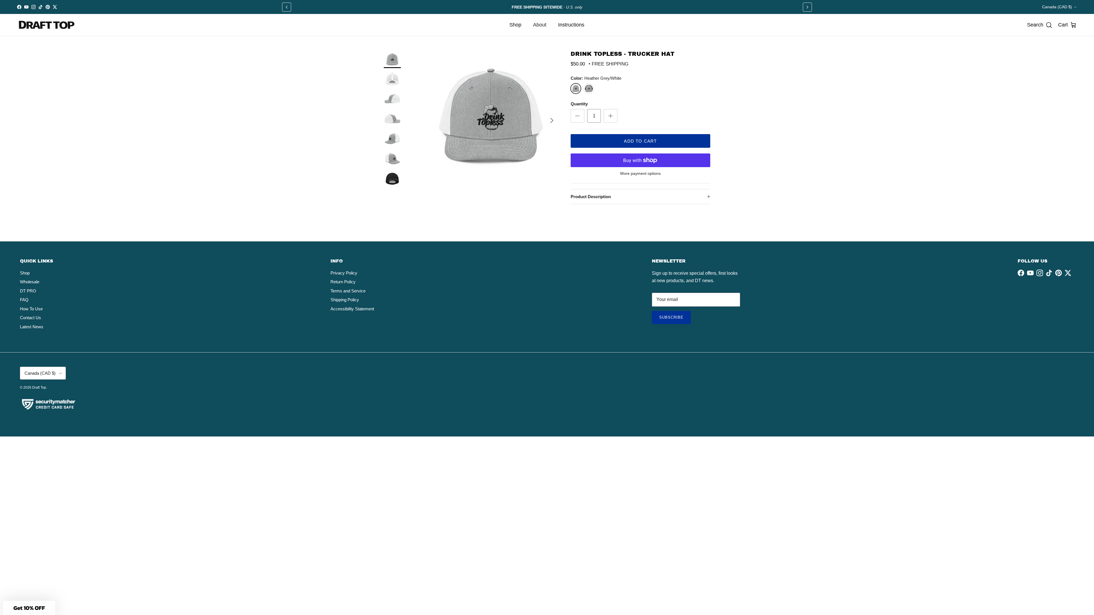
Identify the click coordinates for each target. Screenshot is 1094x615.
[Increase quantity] (610, 116)
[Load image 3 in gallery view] (392, 79)
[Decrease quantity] (577, 116)
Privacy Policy (343, 272)
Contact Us (30, 317)
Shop (515, 25)
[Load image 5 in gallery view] (392, 119)
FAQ (24, 299)
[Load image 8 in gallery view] (392, 179)
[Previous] (286, 7)
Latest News (31, 326)
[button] (1039, 24)
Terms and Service (348, 290)
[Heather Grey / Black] (589, 88)
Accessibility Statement (352, 308)
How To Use (31, 308)
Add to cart (640, 141)
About (539, 25)
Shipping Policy (344, 299)
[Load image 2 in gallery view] (392, 59)
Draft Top (39, 388)
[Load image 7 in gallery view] (392, 159)
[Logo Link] (47, 25)
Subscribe (675, 319)
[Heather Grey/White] (576, 88)
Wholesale (29, 281)
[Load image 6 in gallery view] (392, 139)
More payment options (640, 173)
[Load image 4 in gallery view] (392, 99)
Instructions (571, 25)
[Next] (807, 7)
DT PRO (28, 290)
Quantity (579, 103)
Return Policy (343, 281)
